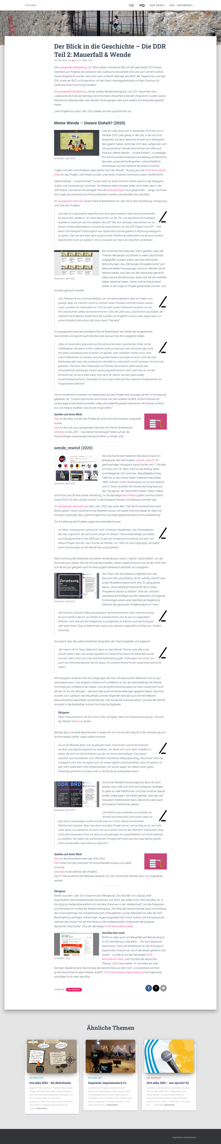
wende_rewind (145, 460)
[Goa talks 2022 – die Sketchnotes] (52, 1056)
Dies (56, 427)
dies (62, 432)
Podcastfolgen (115, 190)
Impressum (177, 1137)
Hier (56, 418)
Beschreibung (130, 495)
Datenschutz (190, 1137)
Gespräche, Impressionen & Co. (107, 1083)
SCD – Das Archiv (181, 5)
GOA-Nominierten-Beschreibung (124, 972)
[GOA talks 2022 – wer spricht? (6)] (169, 1056)
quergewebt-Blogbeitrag (73, 67)
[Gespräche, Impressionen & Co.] (110, 1056)
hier (77, 721)
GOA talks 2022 (74, 989)
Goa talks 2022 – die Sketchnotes (50, 1083)
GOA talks (157, 5)
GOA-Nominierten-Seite (119, 926)
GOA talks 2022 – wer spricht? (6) (168, 1083)
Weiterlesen (41, 1108)
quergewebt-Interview (70, 201)
